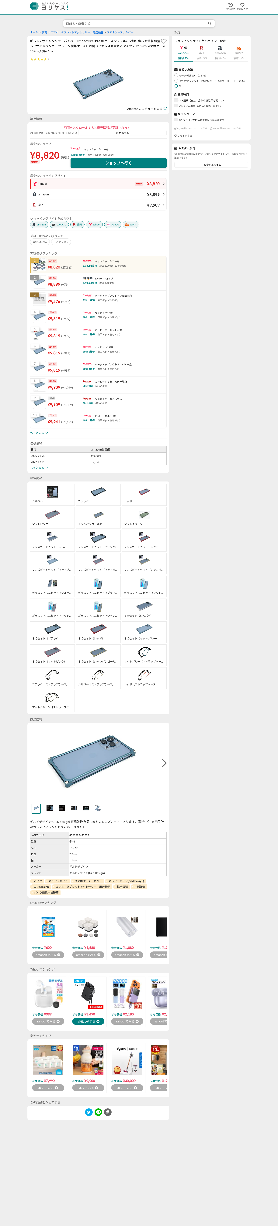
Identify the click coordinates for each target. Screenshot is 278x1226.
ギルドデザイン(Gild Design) (126, 881)
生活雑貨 (139, 886)
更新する (124, 132)
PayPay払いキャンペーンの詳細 (192, 128)
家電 (44, 32)
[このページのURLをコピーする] (108, 1112)
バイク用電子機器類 (46, 892)
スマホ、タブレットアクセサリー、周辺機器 (76, 32)
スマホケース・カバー (88, 881)
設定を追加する (212, 164)
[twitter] (89, 1112)
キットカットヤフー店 (96, 149)
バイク (38, 881)
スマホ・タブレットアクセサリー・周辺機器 (82, 886)
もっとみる (37, 433)
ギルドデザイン (58, 881)
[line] (98, 1112)
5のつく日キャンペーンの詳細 (227, 128)
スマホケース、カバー (120, 32)
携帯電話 (122, 886)
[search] (210, 23)
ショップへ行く (118, 163)
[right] (164, 763)
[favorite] (164, 41)
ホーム (34, 32)
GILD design (41, 886)
